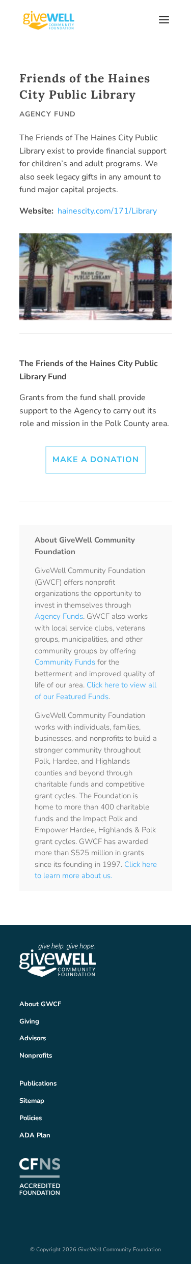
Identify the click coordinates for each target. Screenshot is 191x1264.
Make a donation (95, 459)
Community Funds (65, 662)
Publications (38, 1083)
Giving (29, 1021)
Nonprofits (35, 1055)
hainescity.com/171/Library (107, 211)
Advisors (32, 1038)
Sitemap (31, 1100)
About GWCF (40, 1004)
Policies (30, 1118)
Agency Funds (59, 616)
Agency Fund (47, 114)
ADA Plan (34, 1135)
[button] (164, 26)
